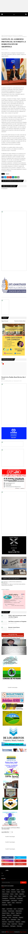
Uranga (8, 923)
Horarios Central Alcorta (14, 627)
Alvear (3, 891)
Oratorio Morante (16, 915)
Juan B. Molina (9, 908)
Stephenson (18, 921)
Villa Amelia (21, 923)
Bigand (18, 891)
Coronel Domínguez (5, 900)
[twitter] (20, 857)
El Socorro (20, 900)
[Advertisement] (14, 24)
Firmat (13, 902)
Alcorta (18, 889)
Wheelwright (19, 926)
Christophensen (5, 898)
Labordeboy (4, 911)
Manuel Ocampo (11, 911)
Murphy (3, 915)
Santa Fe (9, 35)
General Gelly (4, 904)
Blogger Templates (23, 931)
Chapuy (19, 896)
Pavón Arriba (15, 917)
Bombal (23, 891)
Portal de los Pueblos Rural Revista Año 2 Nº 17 (13, 378)
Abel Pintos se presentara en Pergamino (17, 621)
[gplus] (20, 864)
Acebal (3, 889)
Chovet (24, 896)
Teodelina (23, 921)
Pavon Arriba (4, 917)
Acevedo (8, 889)
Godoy (10, 904)
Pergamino (21, 917)
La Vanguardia (20, 908)
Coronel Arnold (12, 898)
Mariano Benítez (19, 911)
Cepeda (11, 896)
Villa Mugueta (12, 926)
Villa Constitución (5, 926)
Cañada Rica (21, 894)
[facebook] (7, 857)
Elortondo (4, 902)
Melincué (12, 913)
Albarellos (13, 889)
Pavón (10, 917)
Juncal (15, 908)
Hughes (3, 908)
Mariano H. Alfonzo (5, 913)
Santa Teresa (4, 921)
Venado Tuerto (14, 923)
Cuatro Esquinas (14, 900)
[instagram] (7, 861)
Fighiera (8, 902)
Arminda (7, 891)
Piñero (8, 919)
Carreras (11, 894)
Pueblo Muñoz (13, 919)
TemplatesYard (11, 931)
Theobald (4, 923)
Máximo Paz (9, 915)
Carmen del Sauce (5, 894)
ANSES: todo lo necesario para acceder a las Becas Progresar (17, 616)
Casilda (16, 894)
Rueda (19, 919)
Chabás (15, 896)
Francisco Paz (18, 902)
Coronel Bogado (20, 898)
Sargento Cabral (11, 921)
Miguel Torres (18, 913)
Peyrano (3, 919)
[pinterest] (20, 861)
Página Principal (4, 35)
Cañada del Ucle (5, 896)
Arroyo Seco (13, 891)
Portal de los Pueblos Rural (19, 321)
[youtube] (7, 864)
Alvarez (22, 889)
